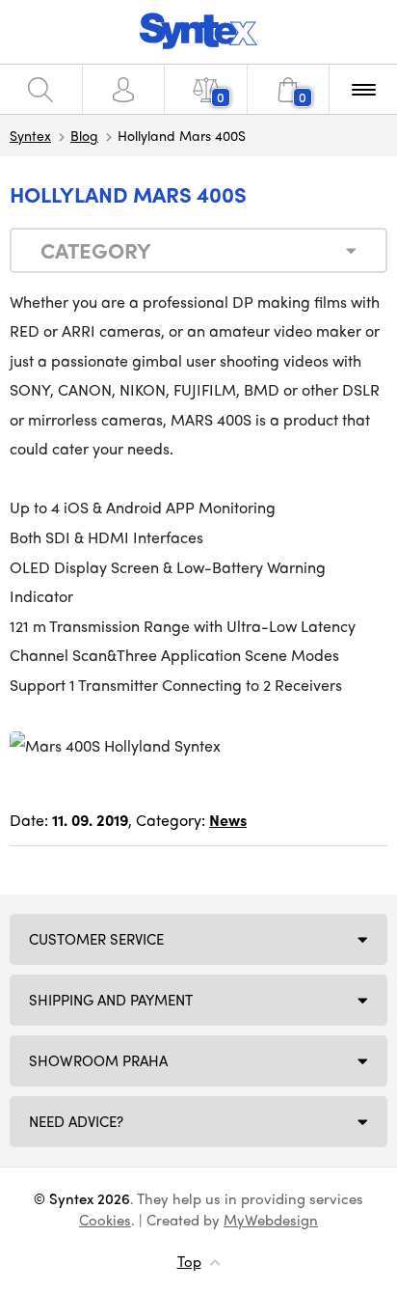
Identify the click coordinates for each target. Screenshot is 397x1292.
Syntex (30, 135)
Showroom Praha (98, 1060)
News (228, 820)
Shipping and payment (111, 999)
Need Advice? (76, 1121)
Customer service (96, 938)
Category (95, 249)
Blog (84, 135)
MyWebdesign (271, 1219)
